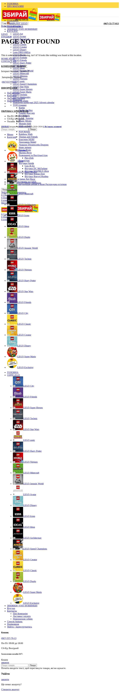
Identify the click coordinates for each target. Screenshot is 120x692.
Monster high (25, 123)
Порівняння (13, 624)
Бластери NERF (27, 139)
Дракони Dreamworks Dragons (33, 144)
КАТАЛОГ (12, 31)
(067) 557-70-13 (8, 638)
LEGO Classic (30, 570)
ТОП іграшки (19, 105)
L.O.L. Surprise (26, 118)
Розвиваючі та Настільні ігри (33, 155)
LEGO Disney (19, 49)
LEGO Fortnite (20, 57)
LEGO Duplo (29, 581)
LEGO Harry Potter (22, 63)
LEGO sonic (19, 81)
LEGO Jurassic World (33, 483)
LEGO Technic (20, 94)
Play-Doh (29, 158)
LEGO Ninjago (30, 462)
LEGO (4, 34)
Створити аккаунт (10, 689)
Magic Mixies (25, 121)
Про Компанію (20, 613)
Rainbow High (25, 134)
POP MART (24, 131)
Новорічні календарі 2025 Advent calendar (33, 102)
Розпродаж (24, 160)
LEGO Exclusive (31, 603)
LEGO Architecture (32, 538)
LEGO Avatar (19, 36)
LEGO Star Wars (21, 86)
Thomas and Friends (28, 137)
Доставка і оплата (16, 98)
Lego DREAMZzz (21, 52)
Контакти (12, 95)
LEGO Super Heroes (22, 89)
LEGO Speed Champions (25, 84)
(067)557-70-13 (9, 82)
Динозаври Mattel (27, 142)
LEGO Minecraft (21, 73)
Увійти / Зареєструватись (19, 627)
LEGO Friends (20, 60)
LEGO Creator (20, 47)
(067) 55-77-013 (111, 23)
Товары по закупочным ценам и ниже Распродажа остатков (37, 184)
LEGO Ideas (19, 68)
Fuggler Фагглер (27, 113)
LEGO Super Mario (22, 92)
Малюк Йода (25, 152)
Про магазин (13, 93)
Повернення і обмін (23, 619)
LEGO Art (18, 34)
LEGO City (28, 386)
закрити (5, 662)
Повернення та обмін (17, 101)
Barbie (22, 108)
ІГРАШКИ (6, 37)
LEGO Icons (29, 516)
